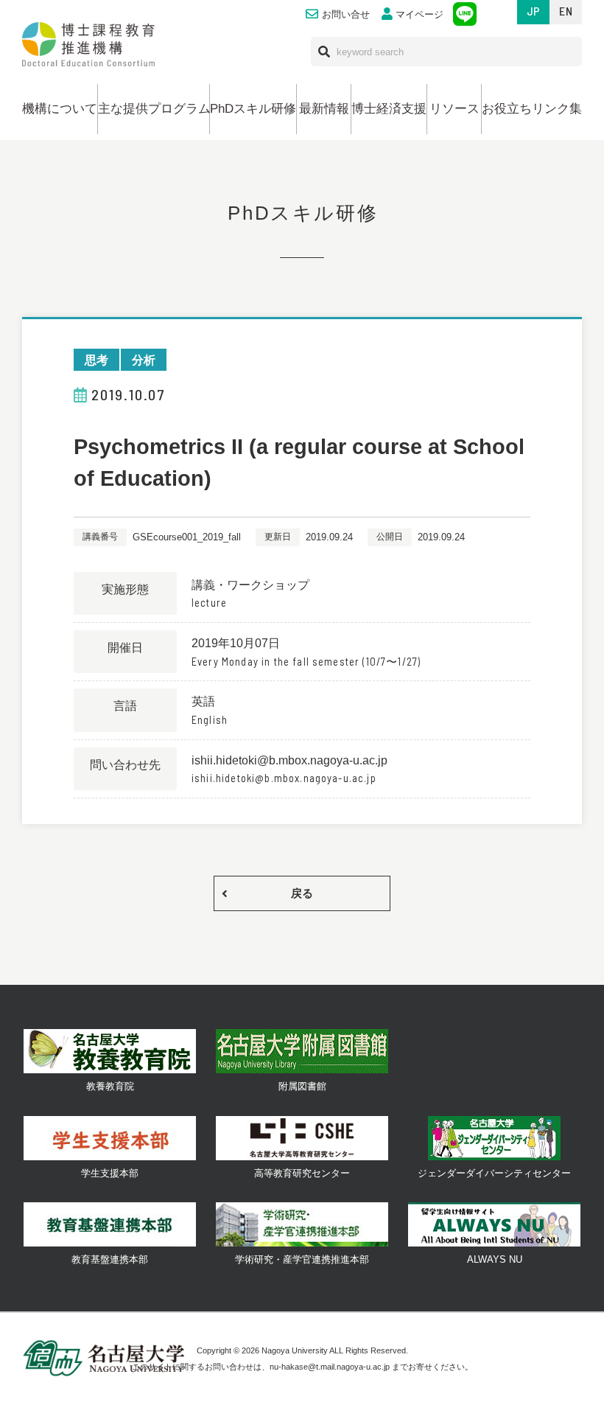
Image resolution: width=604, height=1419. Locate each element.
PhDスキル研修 (253, 109)
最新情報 (324, 109)
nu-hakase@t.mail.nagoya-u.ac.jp (330, 1366)
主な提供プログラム (153, 109)
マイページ (419, 15)
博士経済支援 (388, 109)
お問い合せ (346, 15)
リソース (454, 109)
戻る (302, 893)
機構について (59, 109)
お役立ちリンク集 (532, 109)
